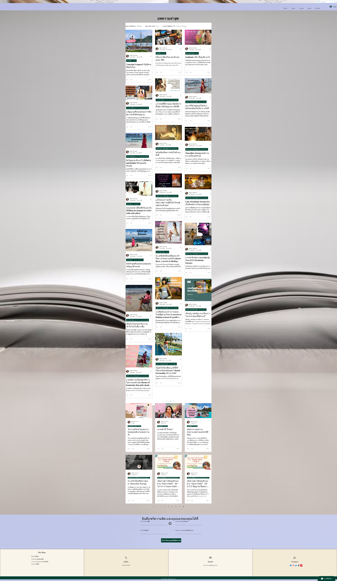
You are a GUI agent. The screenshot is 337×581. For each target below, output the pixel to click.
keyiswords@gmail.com (210, 565)
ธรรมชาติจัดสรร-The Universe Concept (174, 26)
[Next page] (174, 401)
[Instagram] (293, 565)
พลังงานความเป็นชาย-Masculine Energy (139, 478)
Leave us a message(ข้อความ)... (184, 530)
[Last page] (183, 506)
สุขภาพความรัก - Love (152, 26)
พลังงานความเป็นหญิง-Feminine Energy (167, 148)
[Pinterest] (301, 565)
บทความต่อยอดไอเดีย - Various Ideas (196, 102)
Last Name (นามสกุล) (181, 521)
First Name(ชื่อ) (145, 521)
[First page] (153, 506)
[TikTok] (299, 565)
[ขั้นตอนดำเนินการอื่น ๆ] (151, 56)
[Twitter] (296, 565)
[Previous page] (163, 401)
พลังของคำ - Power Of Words (135, 260)
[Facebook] (291, 565)
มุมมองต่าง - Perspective (133, 204)
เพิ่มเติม (192, 26)
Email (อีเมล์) (144, 530)
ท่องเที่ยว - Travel (131, 60)
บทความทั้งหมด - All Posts (133, 26)
